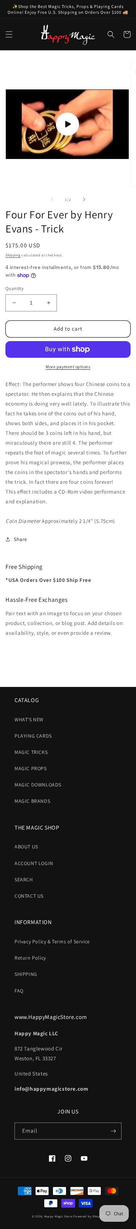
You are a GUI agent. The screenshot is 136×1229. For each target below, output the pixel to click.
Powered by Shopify (88, 1216)
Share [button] (20, 539)
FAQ (19, 990)
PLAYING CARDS (33, 736)
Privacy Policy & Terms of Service (52, 941)
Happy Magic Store (58, 1216)
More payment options (68, 366)
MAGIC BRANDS (32, 801)
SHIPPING (26, 974)
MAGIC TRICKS (31, 752)
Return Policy (30, 958)
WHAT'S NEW (29, 719)
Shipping (13, 255)
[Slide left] (52, 199)
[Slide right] (84, 199)
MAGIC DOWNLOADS (38, 784)
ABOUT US (26, 846)
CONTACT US (29, 896)
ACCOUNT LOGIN (34, 863)
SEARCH (24, 879)
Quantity (14, 288)
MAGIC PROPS (31, 768)
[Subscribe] (113, 1131)
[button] (9, 34)
